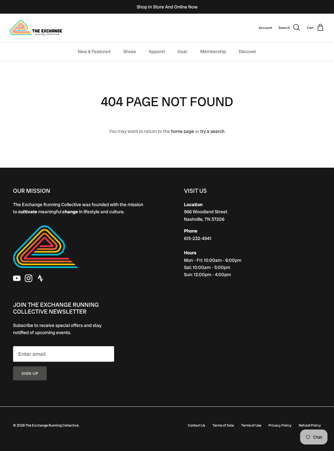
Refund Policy (310, 425)
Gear (182, 51)
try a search (212, 131)
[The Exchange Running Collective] (36, 27)
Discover (247, 51)
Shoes (129, 51)
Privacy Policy (280, 425)
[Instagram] (28, 278)
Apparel (157, 51)
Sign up (30, 373)
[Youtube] (17, 278)
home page (182, 131)
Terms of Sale (223, 425)
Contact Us (196, 425)
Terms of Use (251, 425)
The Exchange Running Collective (52, 425)
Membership (213, 51)
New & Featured (94, 51)
